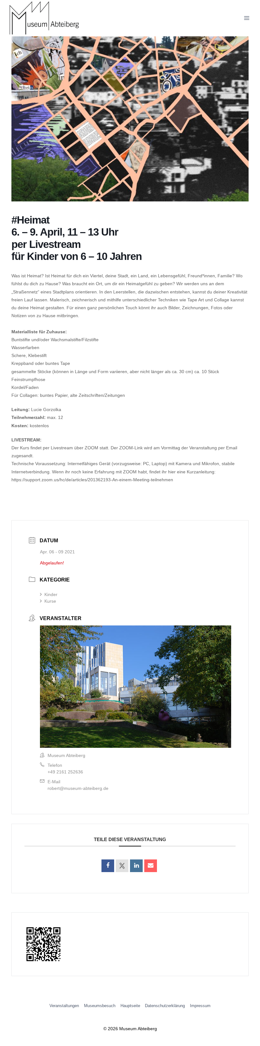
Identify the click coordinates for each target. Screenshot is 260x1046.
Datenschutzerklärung (165, 1005)
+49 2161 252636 (65, 771)
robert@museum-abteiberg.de (78, 788)
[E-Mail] (150, 865)
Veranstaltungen (64, 1005)
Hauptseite (130, 1005)
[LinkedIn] (136, 865)
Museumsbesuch (99, 1005)
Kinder (50, 594)
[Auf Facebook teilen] (107, 865)
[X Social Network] (122, 865)
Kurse (50, 601)
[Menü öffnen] (246, 18)
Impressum (200, 1005)
